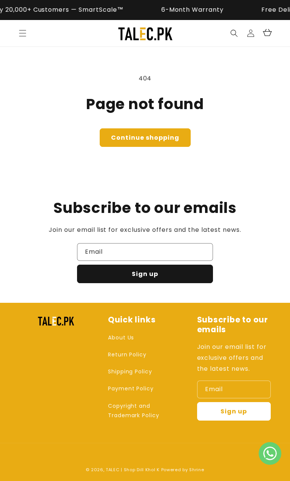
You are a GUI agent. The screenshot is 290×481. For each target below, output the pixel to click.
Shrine (196, 470)
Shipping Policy (130, 371)
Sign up (145, 274)
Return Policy (127, 354)
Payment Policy (131, 388)
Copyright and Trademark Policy (133, 410)
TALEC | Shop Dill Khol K (133, 470)
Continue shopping (145, 137)
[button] (22, 33)
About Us (121, 337)
